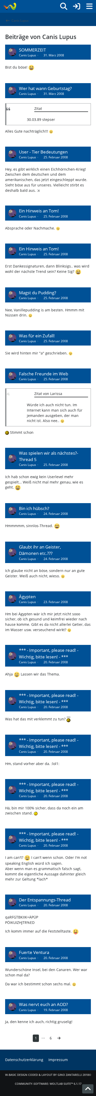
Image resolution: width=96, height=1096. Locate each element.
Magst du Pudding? (37, 293)
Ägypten (27, 597)
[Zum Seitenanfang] (87, 1088)
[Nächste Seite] (58, 1038)
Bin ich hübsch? (34, 508)
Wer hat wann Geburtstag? (45, 88)
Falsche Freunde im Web (43, 374)
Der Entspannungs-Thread (45, 900)
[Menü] (89, 6)
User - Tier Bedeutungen (43, 152)
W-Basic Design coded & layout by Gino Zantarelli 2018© (48, 1075)
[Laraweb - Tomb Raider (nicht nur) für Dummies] (10, 6)
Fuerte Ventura (34, 952)
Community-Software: (48, 1084)
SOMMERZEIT (32, 50)
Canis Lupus (27, 55)
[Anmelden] (76, 6)
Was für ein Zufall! (37, 336)
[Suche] (64, 6)
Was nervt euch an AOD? (43, 1004)
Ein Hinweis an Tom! (39, 211)
